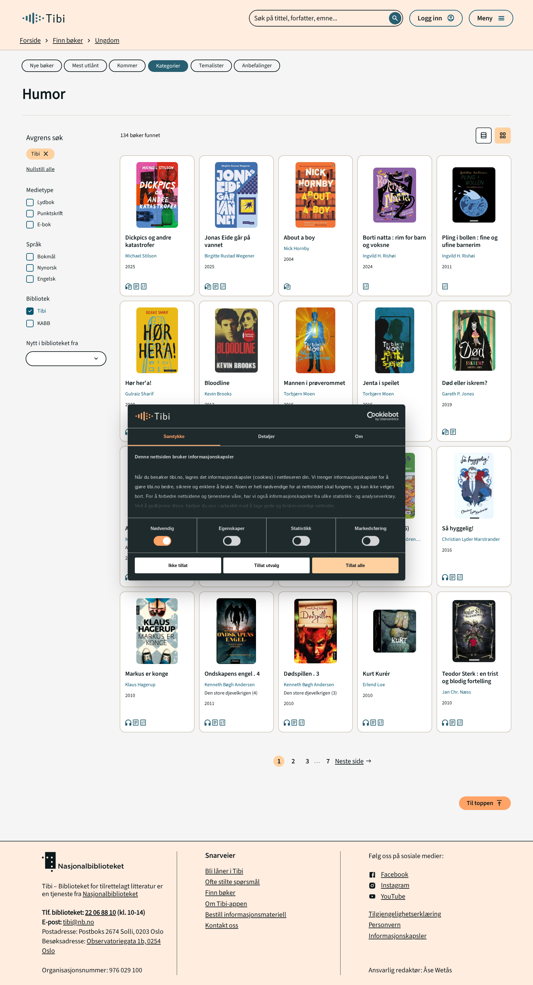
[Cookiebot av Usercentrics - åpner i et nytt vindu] (372, 416)
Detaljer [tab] (266, 436)
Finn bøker (68, 40)
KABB (43, 323)
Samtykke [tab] (174, 436)
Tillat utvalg (266, 565)
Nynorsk (47, 268)
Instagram (395, 885)
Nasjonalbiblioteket (110, 894)
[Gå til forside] (43, 18)
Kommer (127, 65)
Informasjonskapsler (398, 936)
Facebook (394, 875)
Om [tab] (359, 436)
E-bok (44, 224)
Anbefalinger (257, 65)
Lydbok (45, 202)
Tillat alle (355, 565)
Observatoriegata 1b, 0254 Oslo (101, 946)
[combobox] (326, 18)
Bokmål (46, 257)
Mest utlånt (85, 65)
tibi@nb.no (78, 922)
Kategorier (168, 66)
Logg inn (436, 18)
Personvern (385, 925)
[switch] (232, 541)
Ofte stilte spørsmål (232, 882)
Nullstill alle (40, 169)
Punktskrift (50, 213)
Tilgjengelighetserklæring (405, 914)
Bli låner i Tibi (224, 871)
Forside (30, 40)
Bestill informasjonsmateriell (245, 915)
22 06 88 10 (100, 912)
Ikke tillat (178, 565)
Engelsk (46, 279)
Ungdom (107, 40)
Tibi (40, 154)
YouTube (393, 896)
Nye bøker (42, 65)
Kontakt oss (221, 925)
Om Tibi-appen (226, 904)
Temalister (211, 65)
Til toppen (485, 803)
